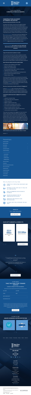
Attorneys (10, 337)
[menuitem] (15, 141)
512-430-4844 (15, 364)
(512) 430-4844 (15, 350)
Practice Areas (15, 337)
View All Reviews (14, 275)
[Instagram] (17, 357)
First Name (5, 290)
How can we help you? (6, 298)
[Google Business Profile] (13, 357)
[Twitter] (19, 357)
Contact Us (26, 337)
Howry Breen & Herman (8, 34)
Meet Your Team (15, 214)
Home (4, 337)
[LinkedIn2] (15, 357)
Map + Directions (15, 365)
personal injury (8, 88)
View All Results (21, 244)
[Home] (15, 3)
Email (17, 293)
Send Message (15, 310)
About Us (7, 337)
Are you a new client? (6, 296)
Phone (4, 293)
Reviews (19, 337)
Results (23, 337)
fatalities (9, 82)
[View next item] (5, 244)
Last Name (17, 290)
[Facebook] (11, 357)
